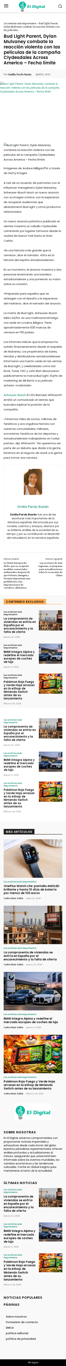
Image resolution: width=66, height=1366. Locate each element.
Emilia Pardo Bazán (19, 74)
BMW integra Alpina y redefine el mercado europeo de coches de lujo (19, 657)
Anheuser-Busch (15, 395)
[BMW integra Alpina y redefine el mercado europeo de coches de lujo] (50, 654)
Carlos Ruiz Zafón (13, 898)
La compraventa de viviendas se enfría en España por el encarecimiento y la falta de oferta (20, 625)
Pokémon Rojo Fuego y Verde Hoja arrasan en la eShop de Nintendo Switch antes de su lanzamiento (19, 690)
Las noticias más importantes (20, 23)
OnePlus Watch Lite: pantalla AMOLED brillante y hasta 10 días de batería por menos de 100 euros (31, 889)
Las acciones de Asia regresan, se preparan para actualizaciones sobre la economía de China (50, 569)
